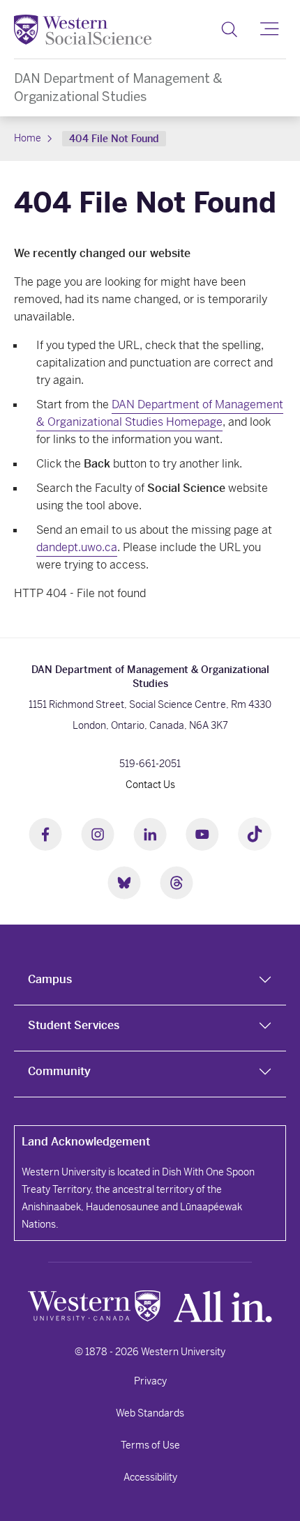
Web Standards (150, 1413)
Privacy (150, 1381)
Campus (50, 979)
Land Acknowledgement (86, 1141)
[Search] (229, 29)
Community (59, 1071)
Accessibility (150, 1477)
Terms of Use (150, 1445)
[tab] (150, 982)
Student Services (73, 1025)
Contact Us (150, 784)
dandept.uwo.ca (76, 547)
